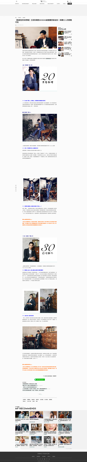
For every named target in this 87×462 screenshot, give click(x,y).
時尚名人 (24, 401)
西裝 (36, 401)
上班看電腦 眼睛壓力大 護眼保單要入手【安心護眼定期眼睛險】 (50, 420)
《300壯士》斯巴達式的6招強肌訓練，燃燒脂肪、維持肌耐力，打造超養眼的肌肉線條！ (21, 445)
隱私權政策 (38, 456)
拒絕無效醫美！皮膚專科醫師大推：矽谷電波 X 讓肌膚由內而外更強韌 (50, 432)
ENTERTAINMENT (25, 3)
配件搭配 (41, 399)
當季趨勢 (50, 399)
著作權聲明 (43, 456)
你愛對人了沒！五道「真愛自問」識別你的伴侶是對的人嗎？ (67, 37)
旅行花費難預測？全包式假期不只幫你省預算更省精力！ (36, 432)
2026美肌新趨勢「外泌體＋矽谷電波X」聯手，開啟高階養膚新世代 (35, 388)
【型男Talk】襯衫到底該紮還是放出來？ (30, 387)
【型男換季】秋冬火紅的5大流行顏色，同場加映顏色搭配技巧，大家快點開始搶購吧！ (64, 420)
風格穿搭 (33, 399)
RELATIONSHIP (50, 3)
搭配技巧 (37, 399)
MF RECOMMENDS (25, 409)
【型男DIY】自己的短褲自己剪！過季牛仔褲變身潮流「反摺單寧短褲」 (65, 432)
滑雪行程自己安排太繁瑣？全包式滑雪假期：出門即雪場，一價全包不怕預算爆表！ (36, 445)
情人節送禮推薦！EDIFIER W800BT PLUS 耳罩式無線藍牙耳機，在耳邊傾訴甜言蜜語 (67, 53)
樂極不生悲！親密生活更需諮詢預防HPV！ (30, 385)
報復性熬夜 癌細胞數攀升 (34, 419)
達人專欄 (46, 399)
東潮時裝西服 (48, 58)
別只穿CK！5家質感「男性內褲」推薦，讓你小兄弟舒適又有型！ (50, 445)
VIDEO (64, 3)
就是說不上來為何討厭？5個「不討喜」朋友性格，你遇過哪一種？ (68, 32)
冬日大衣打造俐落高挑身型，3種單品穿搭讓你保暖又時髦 (22, 432)
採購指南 (28, 399)
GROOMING (42, 3)
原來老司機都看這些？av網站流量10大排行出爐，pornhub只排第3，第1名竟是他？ (68, 48)
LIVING (58, 3)
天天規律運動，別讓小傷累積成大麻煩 (64, 445)
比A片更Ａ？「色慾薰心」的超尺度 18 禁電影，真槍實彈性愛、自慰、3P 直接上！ (68, 43)
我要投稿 (53, 456)
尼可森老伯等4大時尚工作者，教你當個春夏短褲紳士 (22, 420)
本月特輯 (69, 3)
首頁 (15, 17)
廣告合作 (49, 456)
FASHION (17, 3)
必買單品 (24, 17)
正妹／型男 (29, 401)
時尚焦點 (19, 17)
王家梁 (33, 401)
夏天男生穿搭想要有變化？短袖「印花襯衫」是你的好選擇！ (34, 390)
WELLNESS (34, 3)
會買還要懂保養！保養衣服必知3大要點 (30, 383)
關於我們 (33, 456)
